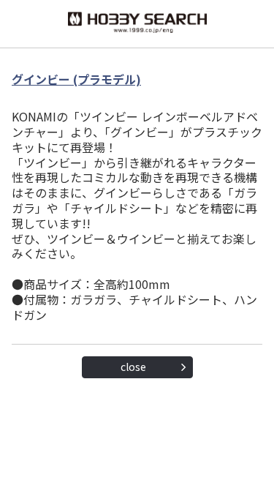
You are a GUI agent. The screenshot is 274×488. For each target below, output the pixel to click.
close (133, 366)
